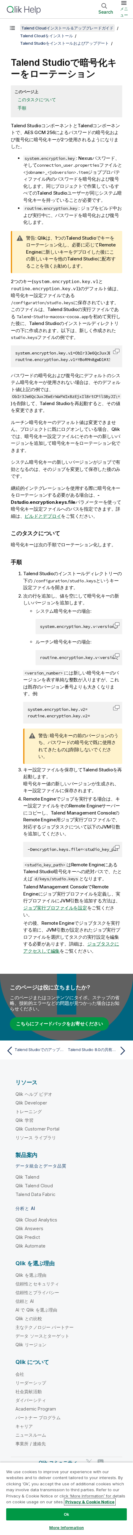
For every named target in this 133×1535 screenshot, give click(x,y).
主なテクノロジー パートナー (44, 1327)
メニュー (124, 11)
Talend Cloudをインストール (46, 35)
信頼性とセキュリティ (37, 1283)
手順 (22, 108)
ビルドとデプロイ (42, 516)
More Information (66, 1527)
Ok (66, 1514)
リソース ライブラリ (35, 1137)
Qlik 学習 (24, 1120)
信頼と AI (24, 1301)
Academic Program (35, 1408)
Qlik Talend (27, 1177)
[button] (116, 351)
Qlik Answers (29, 1228)
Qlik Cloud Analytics (36, 1219)
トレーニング (28, 1111)
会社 (19, 1374)
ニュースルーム (30, 1435)
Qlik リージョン (31, 1344)
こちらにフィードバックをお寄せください (59, 1024)
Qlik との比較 (28, 1318)
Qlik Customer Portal (37, 1128)
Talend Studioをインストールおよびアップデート (64, 43)
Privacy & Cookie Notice (89, 1501)
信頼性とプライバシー (37, 1292)
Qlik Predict (27, 1237)
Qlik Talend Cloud (34, 1185)
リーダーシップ (30, 1382)
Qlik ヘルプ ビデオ (33, 1094)
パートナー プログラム (38, 1417)
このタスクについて (37, 99)
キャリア (24, 1426)
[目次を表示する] (12, 28)
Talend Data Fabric (35, 1194)
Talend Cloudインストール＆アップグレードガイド (67, 27)
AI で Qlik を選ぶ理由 (36, 1309)
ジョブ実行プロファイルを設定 (55, 908)
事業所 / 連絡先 (30, 1443)
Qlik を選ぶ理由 (31, 1275)
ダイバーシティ (30, 1400)
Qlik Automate (30, 1245)
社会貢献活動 (28, 1391)
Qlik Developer (31, 1102)
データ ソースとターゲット (42, 1336)
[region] (66, 1498)
